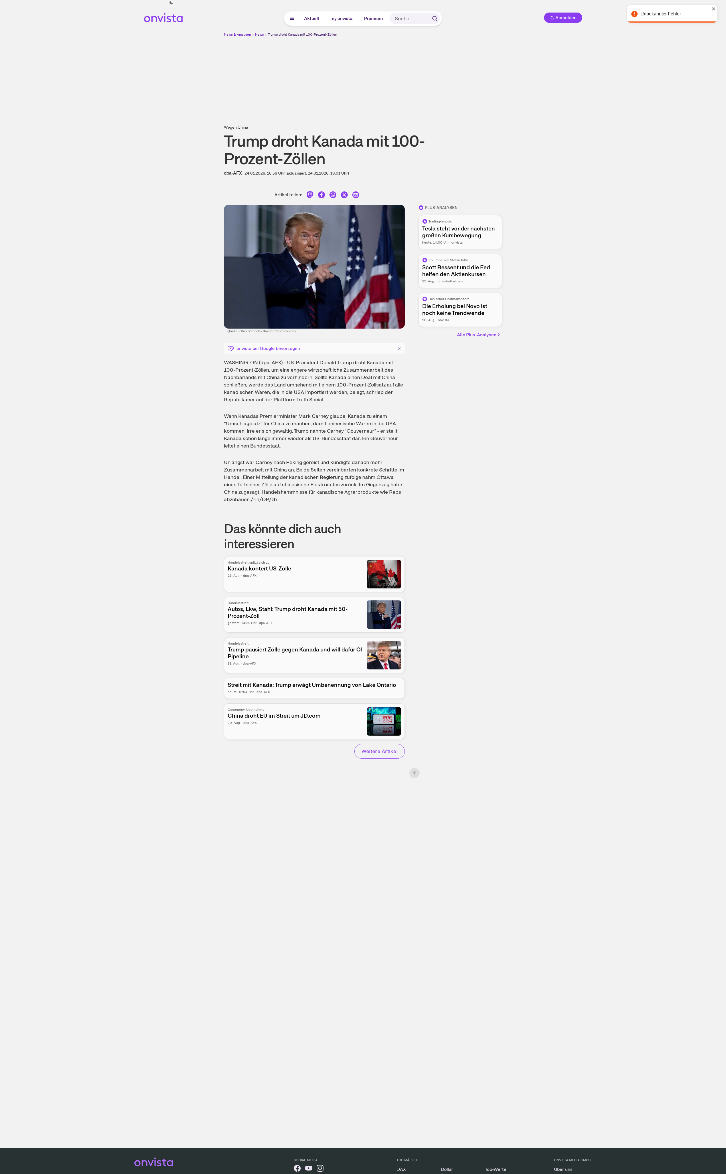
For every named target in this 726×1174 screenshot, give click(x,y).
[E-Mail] (355, 195)
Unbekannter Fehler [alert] (664, 13)
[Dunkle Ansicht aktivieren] (171, 3)
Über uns (563, 1169)
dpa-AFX (233, 173)
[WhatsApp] (332, 195)
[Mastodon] (310, 195)
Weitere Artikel (379, 751)
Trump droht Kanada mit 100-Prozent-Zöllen (302, 34)
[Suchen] (435, 18)
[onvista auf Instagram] (320, 1169)
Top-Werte (495, 1169)
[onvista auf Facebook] (297, 1169)
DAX (401, 1169)
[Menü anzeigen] (292, 18)
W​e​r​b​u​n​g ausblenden (412, 77)
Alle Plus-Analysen (476, 335)
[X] (344, 195)
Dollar (447, 1169)
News (259, 34)
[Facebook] (321, 195)
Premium (373, 18)
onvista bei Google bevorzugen (268, 348)
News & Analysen (237, 34)
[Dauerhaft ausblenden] (399, 348)
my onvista (342, 18)
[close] (717, 9)
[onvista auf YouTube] (308, 1169)
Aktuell (311, 18)
